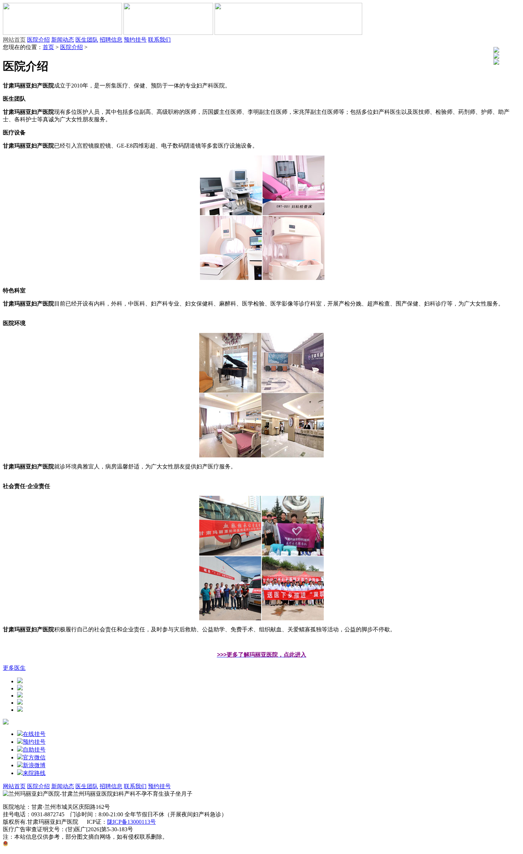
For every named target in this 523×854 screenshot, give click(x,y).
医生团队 (86, 40)
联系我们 (159, 40)
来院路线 (34, 773)
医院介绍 (38, 40)
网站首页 (14, 40)
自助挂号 (34, 750)
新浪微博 (34, 765)
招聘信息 (111, 40)
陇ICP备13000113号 (131, 822)
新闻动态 (62, 40)
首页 (48, 47)
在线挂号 (34, 734)
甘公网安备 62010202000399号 (46, 844)
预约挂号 (135, 40)
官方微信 (34, 757)
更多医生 (14, 668)
